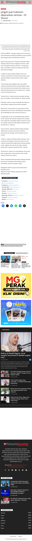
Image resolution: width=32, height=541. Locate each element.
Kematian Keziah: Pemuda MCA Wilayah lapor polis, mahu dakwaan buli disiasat (26, 265)
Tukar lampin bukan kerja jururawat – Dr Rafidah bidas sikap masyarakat (21, 381)
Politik (2, 518)
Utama (2, 515)
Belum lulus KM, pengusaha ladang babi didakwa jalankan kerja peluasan (21, 390)
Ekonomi (3, 523)
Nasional (7, 6)
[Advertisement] (16, 226)
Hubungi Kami (13, 536)
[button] (29, 2)
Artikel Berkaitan (9, 253)
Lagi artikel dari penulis (21, 253)
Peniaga (15, 246)
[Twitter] (23, 470)
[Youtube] (26, 470)
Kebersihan (10, 244)
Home (2, 6)
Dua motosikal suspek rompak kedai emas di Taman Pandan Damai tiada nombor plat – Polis (16, 265)
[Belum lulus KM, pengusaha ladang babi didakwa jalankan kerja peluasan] (5, 391)
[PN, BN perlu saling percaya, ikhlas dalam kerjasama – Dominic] (5, 501)
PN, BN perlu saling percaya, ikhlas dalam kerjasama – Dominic (21, 499)
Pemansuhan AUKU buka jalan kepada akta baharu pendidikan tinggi (5, 265)
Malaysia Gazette (13, 181)
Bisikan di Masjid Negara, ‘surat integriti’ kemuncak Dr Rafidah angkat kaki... (16, 355)
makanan (23, 244)
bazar (5, 244)
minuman (3, 246)
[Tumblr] (19, 470)
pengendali (9, 246)
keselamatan (17, 244)
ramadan (20, 246)
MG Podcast (10, 199)
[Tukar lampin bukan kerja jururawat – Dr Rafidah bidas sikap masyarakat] (5, 382)
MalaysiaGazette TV (15, 187)
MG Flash (16, 189)
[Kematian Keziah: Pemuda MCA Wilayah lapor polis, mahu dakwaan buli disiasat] (26, 259)
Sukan (2, 528)
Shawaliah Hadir (7, 20)
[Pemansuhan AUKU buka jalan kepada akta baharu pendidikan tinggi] (5, 259)
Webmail (20, 536)
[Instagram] (9, 470)
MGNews (3, 520)
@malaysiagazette (9, 183)
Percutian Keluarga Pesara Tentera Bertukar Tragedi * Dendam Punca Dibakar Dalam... (21, 373)
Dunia (2, 525)
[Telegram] (16, 470)
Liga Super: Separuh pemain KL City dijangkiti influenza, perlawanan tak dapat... (20, 491)
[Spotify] (12, 470)
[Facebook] (5, 470)
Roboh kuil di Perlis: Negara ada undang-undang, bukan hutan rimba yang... (20, 398)
